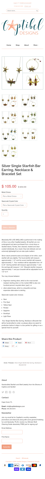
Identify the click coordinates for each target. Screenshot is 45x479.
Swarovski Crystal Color (10, 201)
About (26, 45)
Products (11, 363)
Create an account (25, 3)
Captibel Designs (21, 461)
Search (18, 458)
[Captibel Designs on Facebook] (6, 392)
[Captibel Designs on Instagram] (10, 392)
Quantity (4, 210)
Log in (15, 3)
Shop (18, 45)
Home (9, 45)
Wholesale (25, 458)
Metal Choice (6, 192)
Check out (27, 6)
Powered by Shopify (33, 461)
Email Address (7, 428)
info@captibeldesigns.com (16, 406)
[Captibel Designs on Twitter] (3, 392)
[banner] (22, 28)
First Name (5, 437)
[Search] (37, 10)
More (36, 45)
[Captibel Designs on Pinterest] (13, 392)
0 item (18, 6)
